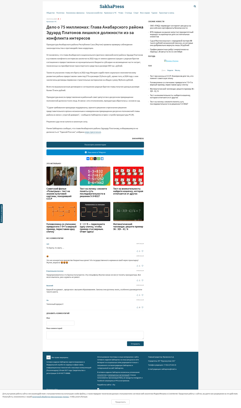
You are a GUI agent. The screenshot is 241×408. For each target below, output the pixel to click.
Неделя (170, 70)
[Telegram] (102, 158)
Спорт (136, 13)
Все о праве (145, 13)
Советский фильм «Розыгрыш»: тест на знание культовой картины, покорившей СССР (58, 193)
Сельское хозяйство (94, 13)
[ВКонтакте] (87, 158)
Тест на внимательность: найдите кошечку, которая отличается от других (128, 191)
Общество (50, 13)
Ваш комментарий (54, 328)
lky (113, 385)
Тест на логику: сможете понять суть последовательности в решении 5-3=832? (93, 192)
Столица (128, 13)
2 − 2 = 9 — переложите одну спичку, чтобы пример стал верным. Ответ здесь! (92, 228)
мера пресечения (93, 132)
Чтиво (120, 13)
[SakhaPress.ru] (1, 214)
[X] (95, 158)
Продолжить (120, 402)
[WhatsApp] (98, 158)
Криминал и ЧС (110, 13)
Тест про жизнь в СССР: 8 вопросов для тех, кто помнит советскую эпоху (171, 77)
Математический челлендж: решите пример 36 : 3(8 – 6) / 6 (128, 227)
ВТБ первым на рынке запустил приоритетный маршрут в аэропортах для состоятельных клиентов (171, 34)
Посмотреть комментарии (95, 144)
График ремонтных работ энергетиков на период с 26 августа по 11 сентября (169, 50)
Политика (60, 13)
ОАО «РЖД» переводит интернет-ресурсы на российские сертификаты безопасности (170, 26)
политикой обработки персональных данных (50, 396)
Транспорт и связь (166, 13)
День (164, 70)
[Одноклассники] (91, 158)
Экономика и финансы (75, 13)
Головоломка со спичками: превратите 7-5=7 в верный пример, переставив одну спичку (61, 228)
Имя (48, 318)
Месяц (177, 70)
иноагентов (101, 375)
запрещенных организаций (118, 375)
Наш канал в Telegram (97, 152)
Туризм (154, 13)
